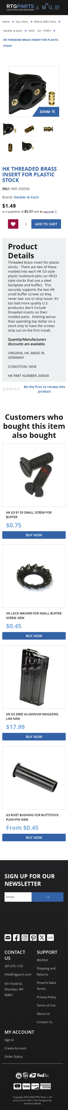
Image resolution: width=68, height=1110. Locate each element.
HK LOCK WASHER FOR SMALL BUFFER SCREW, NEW (34, 615)
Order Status (14, 1056)
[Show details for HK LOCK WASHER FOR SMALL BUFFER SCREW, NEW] (34, 576)
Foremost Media (32, 1103)
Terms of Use (46, 1005)
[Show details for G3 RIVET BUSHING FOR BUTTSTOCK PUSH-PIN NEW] (34, 777)
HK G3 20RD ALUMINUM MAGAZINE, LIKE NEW (32, 716)
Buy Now (34, 535)
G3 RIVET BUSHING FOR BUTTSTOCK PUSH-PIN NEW (32, 817)
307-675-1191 (14, 966)
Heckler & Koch (26, 197)
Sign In (9, 1040)
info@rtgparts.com (18, 974)
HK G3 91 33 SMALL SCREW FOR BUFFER (29, 514)
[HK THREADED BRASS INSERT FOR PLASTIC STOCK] (10, 129)
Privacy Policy (46, 997)
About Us (43, 1014)
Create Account (15, 1048)
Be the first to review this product (44, 389)
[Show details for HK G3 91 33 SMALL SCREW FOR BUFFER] (34, 475)
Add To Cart (46, 224)
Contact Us (45, 1022)
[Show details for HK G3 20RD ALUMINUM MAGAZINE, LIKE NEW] (34, 677)
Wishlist (42, 960)
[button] (34, 212)
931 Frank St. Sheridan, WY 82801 (14, 989)
